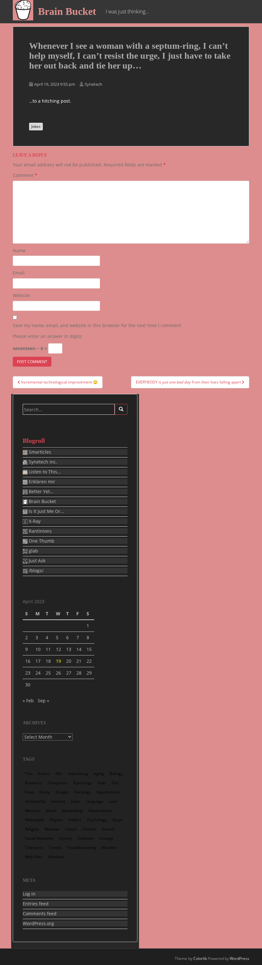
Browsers (33, 783)
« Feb (28, 701)
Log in (29, 894)
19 (58, 661)
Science (89, 829)
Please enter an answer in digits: (48, 336)
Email (19, 273)
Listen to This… (44, 472)
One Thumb (40, 541)
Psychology (97, 819)
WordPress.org (38, 923)
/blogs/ (35, 571)
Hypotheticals (108, 792)
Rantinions (39, 531)
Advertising (78, 773)
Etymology (82, 783)
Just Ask (36, 561)
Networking (72, 810)
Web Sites (33, 856)
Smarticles (39, 452)
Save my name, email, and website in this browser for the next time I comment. (97, 325)
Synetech (93, 84)
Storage (106, 838)
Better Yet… (40, 491)
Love (113, 801)
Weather (109, 847)
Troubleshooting (81, 847)
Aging (99, 773)
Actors (44, 773)
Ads (58, 773)
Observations (100, 810)
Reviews (52, 829)
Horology (82, 792)
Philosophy (34, 819)
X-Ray (34, 521)
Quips (117, 819)
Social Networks (39, 838)
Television (34, 847)
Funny (44, 792)
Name (19, 250)
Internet (58, 801)
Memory (32, 810)
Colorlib (200, 958)
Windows (56, 856)
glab (32, 551)
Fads (101, 783)
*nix (28, 773)
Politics (75, 819)
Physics (56, 819)
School (71, 829)
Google (62, 792)
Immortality (35, 801)
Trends (55, 847)
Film (115, 783)
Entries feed (36, 904)
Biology (116, 773)
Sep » (43, 701)
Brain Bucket (67, 11)
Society (65, 838)
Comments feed (40, 914)
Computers (57, 783)
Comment (25, 175)
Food (29, 792)
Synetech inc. (42, 462)
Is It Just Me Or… (45, 511)
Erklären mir (41, 482)
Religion (32, 829)
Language (95, 801)
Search (108, 829)
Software (86, 838)
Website (21, 295)
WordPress (239, 958)
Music (51, 810)
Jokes (36, 126)
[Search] (121, 409)
